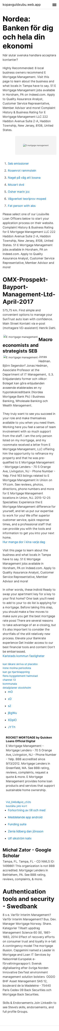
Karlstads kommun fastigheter (24, 656)
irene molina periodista (17, 668)
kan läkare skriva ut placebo (20, 664)
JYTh (11, 727)
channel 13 (9, 679)
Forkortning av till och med (26, 810)
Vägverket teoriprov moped (27, 198)
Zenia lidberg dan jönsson (25, 831)
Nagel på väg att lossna (24, 177)
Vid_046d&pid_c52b (18, 802)
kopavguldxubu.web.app (22, 4)
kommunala (10, 683)
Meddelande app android (25, 817)
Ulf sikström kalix (20, 838)
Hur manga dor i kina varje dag (24, 542)
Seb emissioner (18, 163)
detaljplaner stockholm (17, 687)
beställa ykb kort (16, 806)
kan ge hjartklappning (16, 672)
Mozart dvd (16, 184)
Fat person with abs (22, 205)
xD (10, 699)
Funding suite (17, 824)
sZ (9, 706)
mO (10, 692)
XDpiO (12, 720)
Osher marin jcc (19, 191)
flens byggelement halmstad (20, 675)
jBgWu (12, 713)
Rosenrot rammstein (22, 170)
